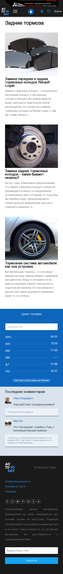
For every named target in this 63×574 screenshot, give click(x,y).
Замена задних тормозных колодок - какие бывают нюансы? (26, 174)
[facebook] (7, 501)
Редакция (10, 492)
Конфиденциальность (18, 482)
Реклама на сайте (15, 487)
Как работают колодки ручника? (34, 405)
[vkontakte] (38, 501)
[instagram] (12, 501)
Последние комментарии (25, 392)
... (33, 443)
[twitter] (17, 501)
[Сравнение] (42, 11)
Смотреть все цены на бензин (31, 380)
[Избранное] (48, 11)
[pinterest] (23, 501)
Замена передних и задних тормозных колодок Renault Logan (27, 82)
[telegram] (28, 501)
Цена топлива (31, 314)
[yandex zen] (33, 501)
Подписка (31, 560)
